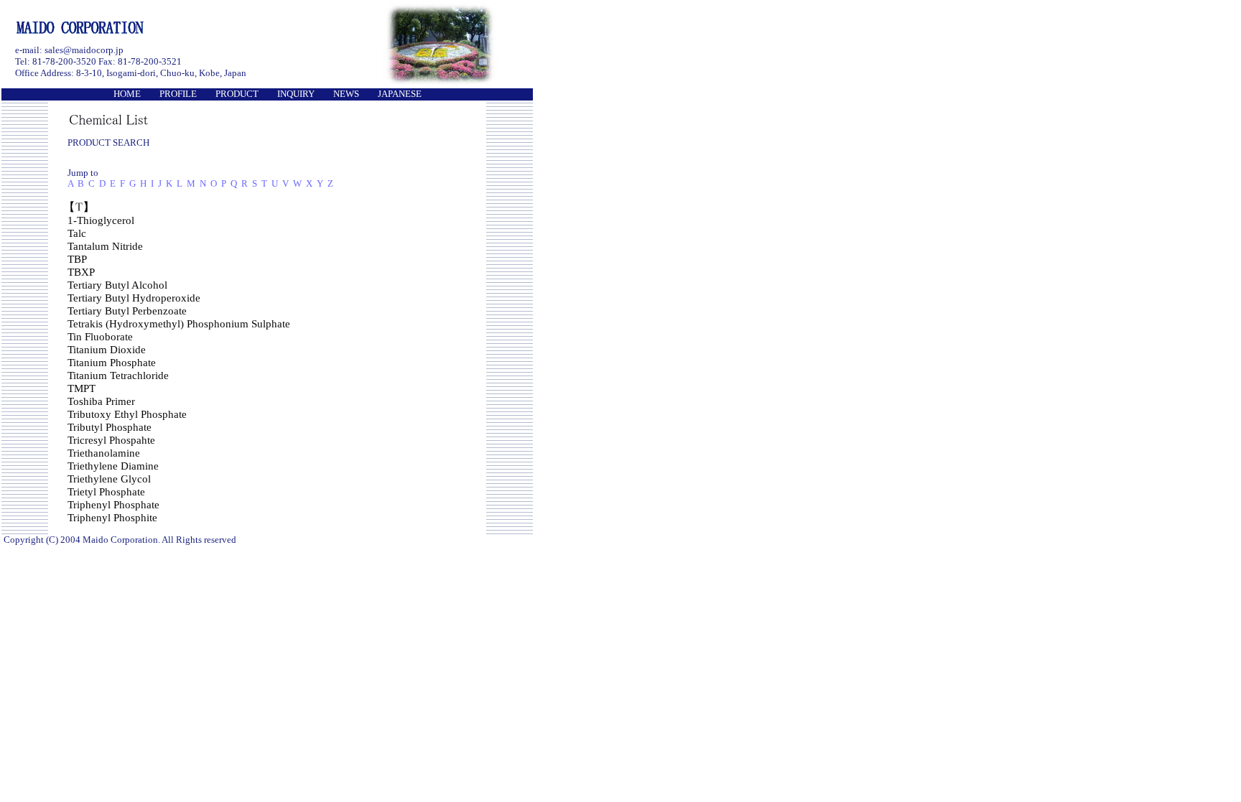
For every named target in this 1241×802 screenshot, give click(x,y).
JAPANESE (400, 94)
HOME (127, 94)
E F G (123, 184)
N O (208, 184)
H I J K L (161, 184)
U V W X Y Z (302, 184)
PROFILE (178, 94)
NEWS (346, 94)
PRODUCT (237, 94)
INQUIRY (296, 94)
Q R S (244, 184)
